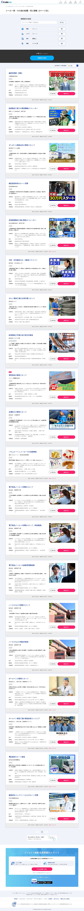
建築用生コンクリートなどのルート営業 (23, 795)
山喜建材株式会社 (13, 76)
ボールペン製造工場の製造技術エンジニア (24, 718)
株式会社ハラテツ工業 (14, 338)
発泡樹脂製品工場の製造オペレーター (22, 220)
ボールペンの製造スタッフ (19, 679)
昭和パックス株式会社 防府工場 (17, 111)
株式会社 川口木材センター (16, 263)
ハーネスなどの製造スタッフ (19, 605)
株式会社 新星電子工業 (15, 490)
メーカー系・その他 (21, 6)
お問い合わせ (56, 898)
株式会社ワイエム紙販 (14, 148)
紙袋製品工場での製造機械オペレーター (23, 108)
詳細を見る (66, 93)
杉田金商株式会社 (13, 186)
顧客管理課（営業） (16, 73)
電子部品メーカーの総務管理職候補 (22, 565)
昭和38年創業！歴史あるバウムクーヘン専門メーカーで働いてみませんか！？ (26, 460)
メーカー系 (15, 6)
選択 (62, 28)
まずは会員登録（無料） (42, 869)
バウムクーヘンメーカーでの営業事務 (23, 452)
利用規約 (15, 898)
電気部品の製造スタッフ (18, 375)
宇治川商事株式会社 (14, 798)
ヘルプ (45, 898)
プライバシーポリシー (38, 898)
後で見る (54, 93)
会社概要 (50, 898)
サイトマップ (29, 898)
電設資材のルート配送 (17, 757)
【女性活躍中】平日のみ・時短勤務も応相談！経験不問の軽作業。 (23, 613)
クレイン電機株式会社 (14, 378)
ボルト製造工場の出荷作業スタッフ (22, 298)
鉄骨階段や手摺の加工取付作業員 (21, 335)
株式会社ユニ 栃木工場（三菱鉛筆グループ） (20, 681)
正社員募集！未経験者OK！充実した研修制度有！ (20, 81)
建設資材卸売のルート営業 (18, 183)
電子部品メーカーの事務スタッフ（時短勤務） (26, 525)
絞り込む (62, 22)
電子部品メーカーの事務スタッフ (21, 487)
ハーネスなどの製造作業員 (18, 642)
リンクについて (22, 898)
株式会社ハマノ (13, 301)
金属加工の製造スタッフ (18, 412)
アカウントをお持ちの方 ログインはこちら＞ (42, 872)
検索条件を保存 (42, 58)
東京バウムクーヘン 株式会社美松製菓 (19, 455)
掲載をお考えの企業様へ (65, 898)
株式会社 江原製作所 (14, 415)
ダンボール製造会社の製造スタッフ (22, 145)
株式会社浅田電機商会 (14, 759)
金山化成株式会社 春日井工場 (16, 223)
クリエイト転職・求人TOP (9, 6)
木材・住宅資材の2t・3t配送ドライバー (23, 260)
